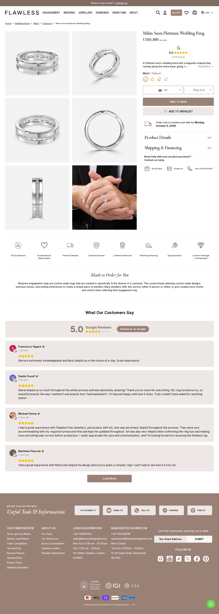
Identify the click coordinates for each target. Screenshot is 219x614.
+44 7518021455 (82, 534)
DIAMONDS (102, 12)
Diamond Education (17, 567)
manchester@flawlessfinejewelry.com (131, 539)
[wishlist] (187, 13)
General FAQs (14, 558)
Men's (36, 23)
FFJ (133, 604)
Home (8, 23)
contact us (121, 3)
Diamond (47, 23)
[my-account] (166, 13)
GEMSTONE (119, 12)
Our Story (47, 534)
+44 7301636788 (121, 534)
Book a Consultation (53, 543)
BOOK (176, 12)
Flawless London (51, 548)
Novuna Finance (15, 553)
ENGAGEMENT (51, 12)
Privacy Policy (14, 562)
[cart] (195, 13)
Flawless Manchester (53, 553)
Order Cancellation (17, 543)
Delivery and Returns (18, 539)
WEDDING (69, 12)
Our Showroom (50, 539)
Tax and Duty (14, 548)
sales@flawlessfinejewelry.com (90, 539)
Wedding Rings (22, 23)
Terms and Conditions (19, 534)
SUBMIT (199, 539)
